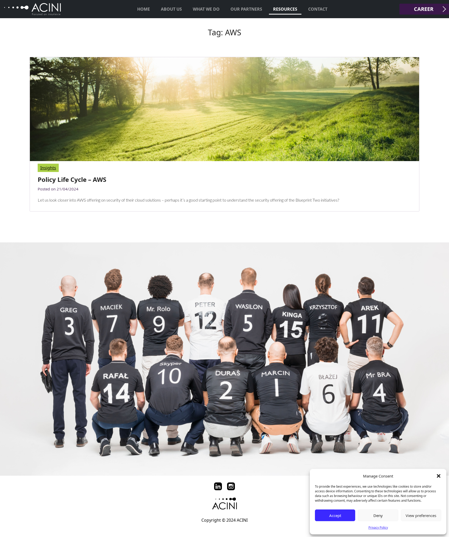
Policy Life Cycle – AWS (72, 179)
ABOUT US (171, 9)
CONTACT (317, 9)
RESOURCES (285, 9)
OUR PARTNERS (246, 9)
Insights (48, 168)
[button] (438, 476)
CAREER (423, 8)
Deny (378, 515)
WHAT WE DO (206, 9)
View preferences (421, 515)
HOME (143, 9)
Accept (335, 515)
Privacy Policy (378, 527)
